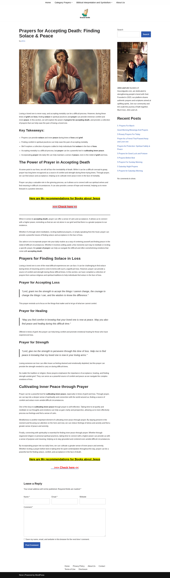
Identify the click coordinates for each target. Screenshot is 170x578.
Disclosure (83, 569)
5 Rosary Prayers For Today (128, 134)
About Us (120, 2)
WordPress (39, 575)
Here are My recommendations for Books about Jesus (64, 198)
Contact (102, 566)
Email (54, 497)
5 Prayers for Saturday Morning (130, 171)
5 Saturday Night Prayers (127, 167)
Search (120, 30)
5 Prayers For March (125, 126)
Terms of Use (70, 569)
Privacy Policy (79, 566)
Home (48, 2)
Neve (21, 575)
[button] (72, 2)
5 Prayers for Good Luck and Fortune (132, 154)
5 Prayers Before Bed (126, 158)
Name (27, 497)
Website (83, 497)
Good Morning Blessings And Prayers (132, 130)
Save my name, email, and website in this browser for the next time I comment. (57, 539)
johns (23, 41)
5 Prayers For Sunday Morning (129, 162)
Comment (28, 507)
